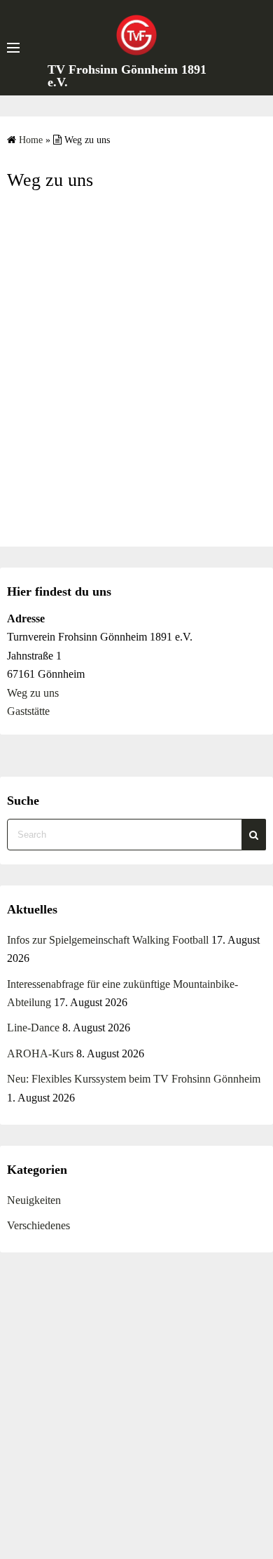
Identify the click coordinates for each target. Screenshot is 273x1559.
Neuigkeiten (34, 1200)
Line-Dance (33, 1027)
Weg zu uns (33, 693)
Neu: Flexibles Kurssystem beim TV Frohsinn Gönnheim (133, 1079)
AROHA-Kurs (40, 1053)
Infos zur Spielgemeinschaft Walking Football (108, 940)
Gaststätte (28, 711)
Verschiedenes (38, 1225)
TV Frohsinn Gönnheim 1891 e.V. (127, 75)
